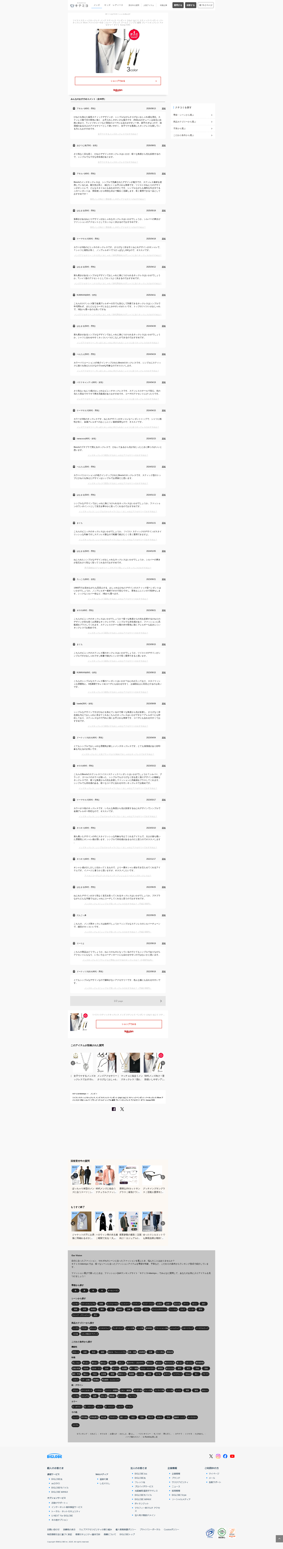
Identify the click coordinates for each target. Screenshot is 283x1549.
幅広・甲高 (76, 1374)
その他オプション (59, 1519)
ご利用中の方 (212, 1468)
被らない (159, 1363)
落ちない (150, 1363)
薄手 (188, 1368)
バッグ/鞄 (140, 1328)
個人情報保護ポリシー (126, 1529)
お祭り (168, 1304)
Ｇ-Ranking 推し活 (150, 1437)
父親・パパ (123, 1417)
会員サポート (215, 1482)
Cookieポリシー (171, 1529)
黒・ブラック (89, 1407)
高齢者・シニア (179, 1417)
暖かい (112, 1363)
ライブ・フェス (148, 1304)
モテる (158, 1374)
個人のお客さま (55, 1468)
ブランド (176, 1477)
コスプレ (75, 1425)
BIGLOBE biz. (141, 1473)
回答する (191, 5)
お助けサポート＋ (59, 1502)
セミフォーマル (112, 1304)
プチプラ (205, 1374)
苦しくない (76, 1363)
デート (186, 1304)
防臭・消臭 (132, 1352)
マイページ (207, 5)
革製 (187, 1390)
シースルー (99, 1390)
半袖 (197, 1368)
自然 (94, 1396)
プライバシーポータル (150, 1529)
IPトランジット (142, 1503)
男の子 (150, 1417)
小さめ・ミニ (96, 1368)
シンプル (75, 1396)
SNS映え (96, 1380)
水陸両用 (142, 1352)
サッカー (191, 1309)
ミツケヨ (188, 1434)
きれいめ (103, 1396)
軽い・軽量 (134, 1368)
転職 (101, 1304)
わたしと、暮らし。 (128, 1434)
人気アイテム (148, 5)
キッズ (107, 5)
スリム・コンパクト (147, 1368)
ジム (146, 1309)
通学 (102, 1309)
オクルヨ (103, 1434)
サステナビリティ (180, 1482)
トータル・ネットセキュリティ (65, 1511)
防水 (93, 1352)
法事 (128, 1309)
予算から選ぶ (179, 128)
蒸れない (95, 1363)
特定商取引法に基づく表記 (59, 1534)
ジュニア (75, 1417)
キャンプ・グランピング (81, 1315)
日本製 (103, 1374)
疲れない (103, 1363)
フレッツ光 (140, 1482)
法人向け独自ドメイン (145, 1515)
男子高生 (84, 1417)
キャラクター (192, 1417)
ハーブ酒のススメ (133, 1437)
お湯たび (113, 1434)
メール (212, 1477)
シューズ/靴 (130, 1328)
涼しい (121, 1363)
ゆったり (115, 1368)
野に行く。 (167, 1434)
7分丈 (95, 1374)
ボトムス (93, 1328)
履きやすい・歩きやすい (136, 1363)
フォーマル (132, 1396)
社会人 (159, 1417)
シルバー (120, 1407)
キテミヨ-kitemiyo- (79, 1094)
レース (178, 1390)
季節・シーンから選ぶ (183, 115)
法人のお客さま (138, 1468)
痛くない (180, 1363)
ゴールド (129, 1407)
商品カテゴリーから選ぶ (184, 121)
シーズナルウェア (202, 1328)
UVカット (75, 1352)
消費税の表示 (69, 1529)
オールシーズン (113, 1290)
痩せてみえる (169, 1363)
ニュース (176, 1486)
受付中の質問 (134, 5)
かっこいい (122, 1396)
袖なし (85, 1374)
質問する (178, 5)
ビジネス (75, 1304)
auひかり (55, 1483)
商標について (110, 1534)
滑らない (86, 1363)
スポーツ (137, 1309)
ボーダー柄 (138, 1390)
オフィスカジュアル (88, 1304)
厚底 (149, 1374)
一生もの (188, 1374)
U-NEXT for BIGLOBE (62, 1515)
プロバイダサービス (144, 1486)
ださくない (189, 1363)
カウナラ (178, 1434)
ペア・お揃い (86, 1380)
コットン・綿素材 (111, 1390)
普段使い (112, 1396)
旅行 (203, 1304)
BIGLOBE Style (179, 1494)
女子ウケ (167, 1374)
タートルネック (86, 1390)
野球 (200, 1309)
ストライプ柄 (159, 1390)
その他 (75, 1334)
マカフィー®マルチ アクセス (147, 1509)
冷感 (85, 1352)
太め (106, 1368)
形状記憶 (170, 1352)
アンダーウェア (118, 1328)
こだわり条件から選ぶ (183, 135)
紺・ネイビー (110, 1407)
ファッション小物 (161, 1328)
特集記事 (163, 5)
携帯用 (160, 1368)
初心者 (103, 1417)
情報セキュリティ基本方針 (87, 1534)
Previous (73, 1063)
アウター (84, 1328)
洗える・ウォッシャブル (117, 1352)
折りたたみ (170, 1368)
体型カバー (122, 1374)
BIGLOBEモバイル (60, 1487)
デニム (75, 1390)
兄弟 (142, 1417)
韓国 (112, 1374)
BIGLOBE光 (56, 1479)
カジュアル (85, 1396)
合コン (194, 1304)
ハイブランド (177, 1374)
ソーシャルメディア (181, 1499)
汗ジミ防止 (160, 1352)
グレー (99, 1407)
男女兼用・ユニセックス (111, 1380)
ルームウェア (175, 1328)
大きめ (85, 1368)
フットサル (173, 1309)
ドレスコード (125, 1304)
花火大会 (177, 1304)
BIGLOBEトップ (127, 1534)
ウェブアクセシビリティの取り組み (95, 1529)
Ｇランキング (82, 1434)
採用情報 (176, 1490)
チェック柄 (148, 1390)
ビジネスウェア (104, 1328)
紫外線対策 (200, 1363)
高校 (75, 1309)
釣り (95, 1315)
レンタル (140, 1374)
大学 (84, 1309)
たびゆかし (199, 1434)
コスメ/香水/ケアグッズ (89, 1334)
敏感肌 (131, 1374)
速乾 (102, 1352)
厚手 (179, 1368)
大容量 (124, 1368)
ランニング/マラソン (159, 1309)
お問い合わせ (53, 1529)
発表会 (93, 1309)
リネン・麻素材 (125, 1390)
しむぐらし (105, 1483)
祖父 (133, 1417)
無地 (196, 1390)
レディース (118, 5)
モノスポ (157, 1434)
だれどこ (93, 1434)
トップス (75, 1328)
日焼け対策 (76, 1368)
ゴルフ (182, 1309)
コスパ (75, 1380)
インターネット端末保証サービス (66, 1507)
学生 (168, 1417)
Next (163, 1063)
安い (196, 1374)
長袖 (206, 1368)
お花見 (159, 1304)
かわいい (205, 1390)
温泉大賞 (104, 1479)
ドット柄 (169, 1390)
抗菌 (150, 1352)
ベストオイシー (144, 1434)
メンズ (97, 5)
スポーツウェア (187, 1328)
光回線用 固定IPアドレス (146, 1490)
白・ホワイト (77, 1407)
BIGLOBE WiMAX (59, 1491)
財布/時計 (149, 1328)
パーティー (136, 1304)
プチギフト (113, 1417)
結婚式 (119, 1309)
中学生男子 (94, 1417)
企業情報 (172, 1468)
